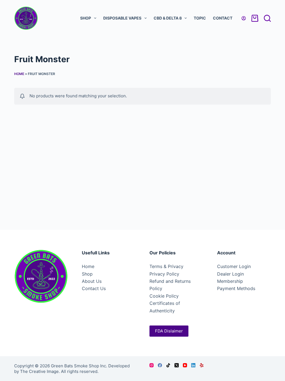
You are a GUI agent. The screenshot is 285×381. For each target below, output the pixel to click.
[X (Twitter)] (177, 365)
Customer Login (234, 266)
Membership (230, 281)
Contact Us (94, 288)
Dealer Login (230, 274)
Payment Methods (236, 288)
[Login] (244, 18)
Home (19, 74)
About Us (92, 281)
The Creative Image (39, 371)
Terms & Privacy (166, 266)
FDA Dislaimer (169, 331)
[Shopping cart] (254, 18)
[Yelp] (202, 365)
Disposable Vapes (122, 18)
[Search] (267, 18)
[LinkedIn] (193, 365)
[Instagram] (151, 365)
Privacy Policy (164, 274)
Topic (200, 18)
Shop (85, 18)
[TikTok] (168, 365)
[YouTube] (185, 365)
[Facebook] (160, 365)
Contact (222, 18)
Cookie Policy (164, 296)
